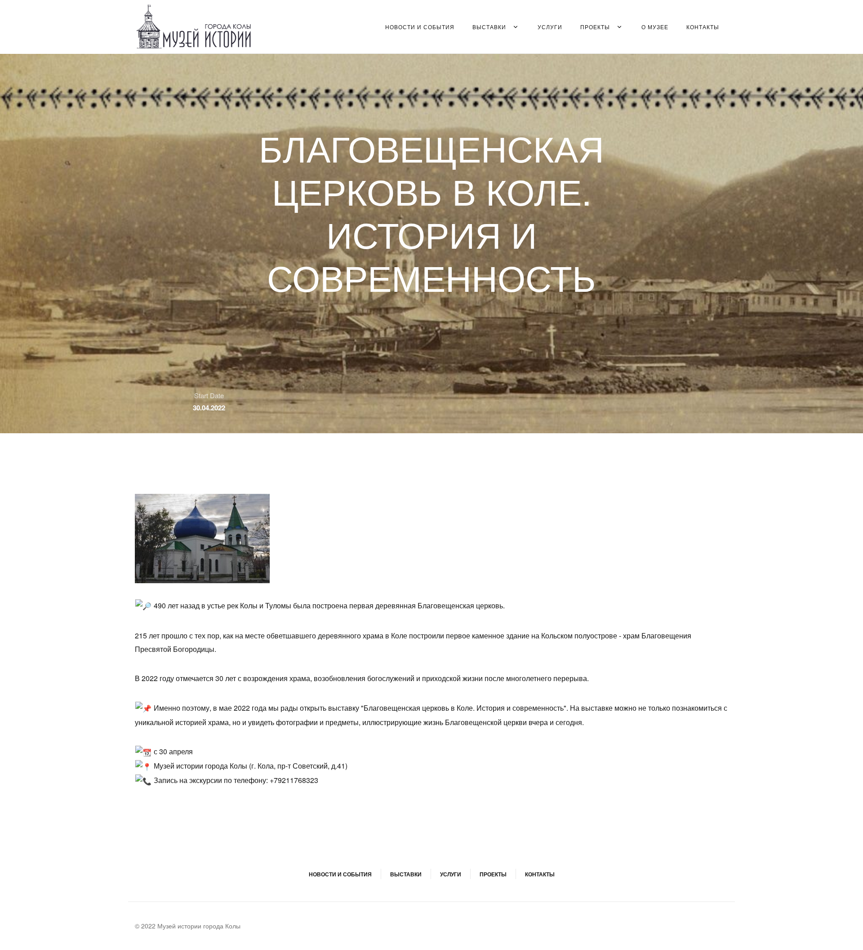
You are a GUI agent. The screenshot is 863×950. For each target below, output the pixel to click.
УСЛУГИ (550, 27)
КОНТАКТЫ (702, 27)
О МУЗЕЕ (654, 27)
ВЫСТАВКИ (489, 27)
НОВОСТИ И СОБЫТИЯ (419, 27)
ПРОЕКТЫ (595, 27)
